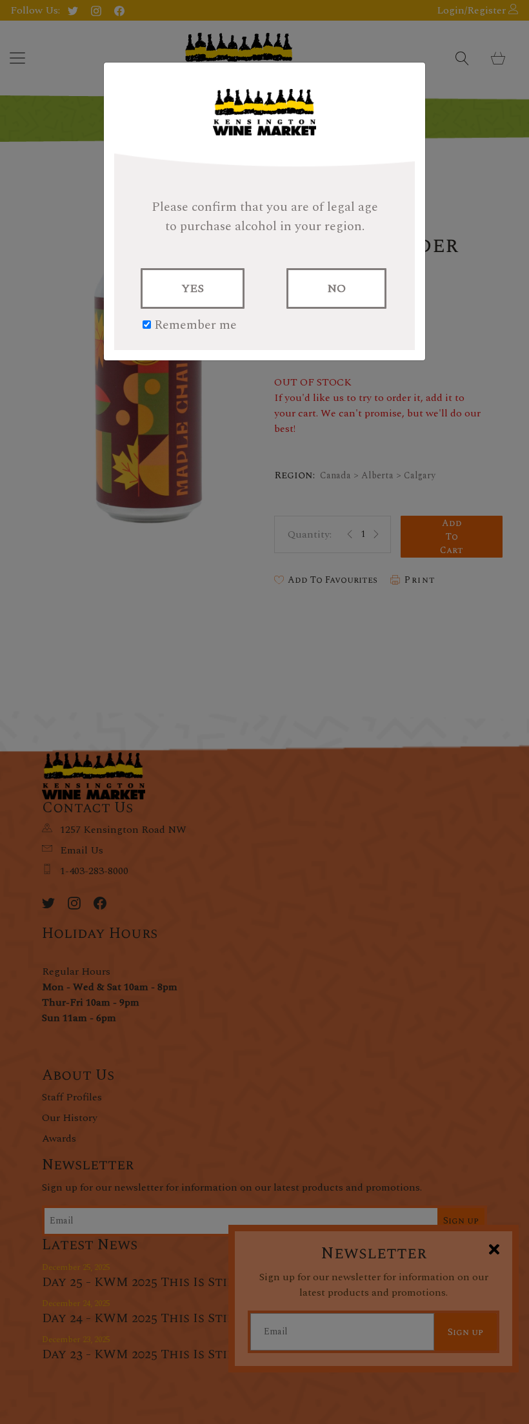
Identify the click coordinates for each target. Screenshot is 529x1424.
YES (192, 288)
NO (336, 288)
